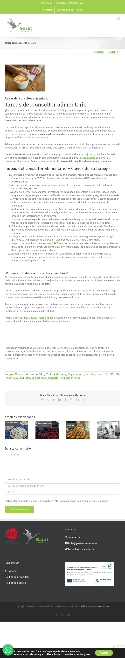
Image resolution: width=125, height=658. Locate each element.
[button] (7, 429)
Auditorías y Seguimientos (68, 374)
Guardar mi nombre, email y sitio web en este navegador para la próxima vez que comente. (58, 501)
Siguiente (112, 51)
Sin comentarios (70, 377)
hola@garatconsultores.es (70, 3)
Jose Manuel (16, 374)
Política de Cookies (15, 582)
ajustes (86, 654)
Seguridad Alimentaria (45, 377)
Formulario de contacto (81, 549)
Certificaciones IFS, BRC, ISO (102, 374)
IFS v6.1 (56, 240)
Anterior (99, 51)
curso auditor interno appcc (37, 317)
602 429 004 (74, 537)
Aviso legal (11, 571)
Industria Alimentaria (17, 377)
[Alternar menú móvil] (118, 18)
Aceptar (104, 652)
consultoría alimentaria (95, 157)
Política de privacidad (17, 577)
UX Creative (103, 606)
